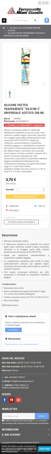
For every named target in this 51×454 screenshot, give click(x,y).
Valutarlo (13, 330)
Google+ (18, 400)
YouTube (11, 400)
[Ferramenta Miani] (25, 11)
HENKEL (17, 118)
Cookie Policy (12, 451)
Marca (7, 118)
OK (43, 416)
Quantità (10, 189)
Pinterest (14, 210)
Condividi (13, 206)
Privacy (36, 421)
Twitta (41, 206)
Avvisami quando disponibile (21, 222)
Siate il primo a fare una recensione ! (22, 344)
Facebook (4, 400)
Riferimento (9, 121)
